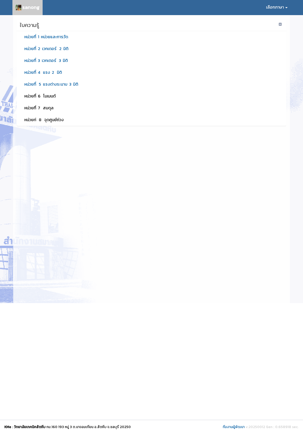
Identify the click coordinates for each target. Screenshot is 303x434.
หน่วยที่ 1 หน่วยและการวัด (46, 37)
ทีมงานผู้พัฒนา (234, 427)
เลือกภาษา (275, 7)
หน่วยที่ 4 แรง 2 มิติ (43, 72)
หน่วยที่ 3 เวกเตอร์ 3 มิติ (46, 60)
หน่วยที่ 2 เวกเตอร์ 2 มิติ (46, 49)
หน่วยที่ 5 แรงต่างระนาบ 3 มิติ (51, 84)
